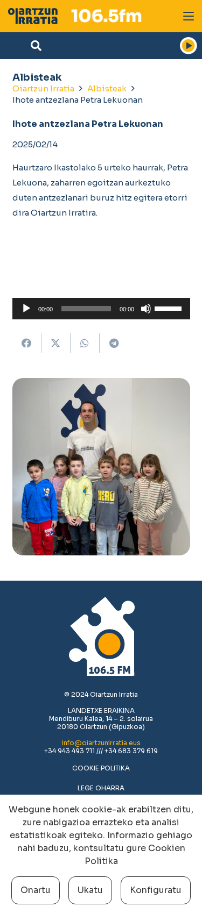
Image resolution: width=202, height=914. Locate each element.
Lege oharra (101, 788)
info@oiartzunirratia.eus (101, 743)
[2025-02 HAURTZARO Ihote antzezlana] (101, 466)
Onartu (35, 890)
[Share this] (26, 343)
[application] (101, 308)
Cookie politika (101, 768)
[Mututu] (146, 308)
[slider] (170, 307)
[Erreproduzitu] (26, 308)
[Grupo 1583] (33, 16)
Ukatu (90, 890)
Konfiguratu (156, 890)
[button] (188, 16)
